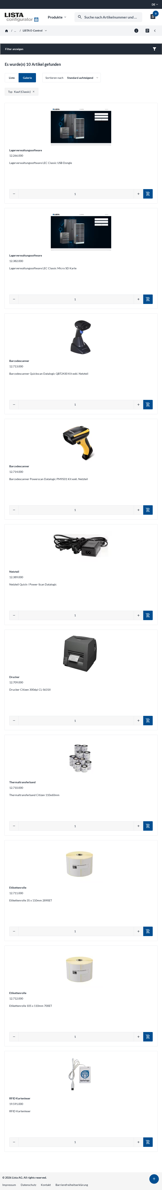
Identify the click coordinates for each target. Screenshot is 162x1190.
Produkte (57, 17)
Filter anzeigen (14, 49)
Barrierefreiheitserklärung (72, 1184)
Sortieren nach (54, 77)
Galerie (27, 77)
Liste (12, 77)
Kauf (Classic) (19, 91)
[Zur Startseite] (21, 17)
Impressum (9, 1184)
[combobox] (108, 17)
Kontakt (46, 1184)
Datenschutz (28, 1184)
